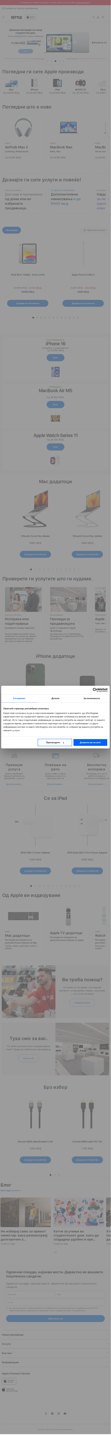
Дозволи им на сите (90, 742)
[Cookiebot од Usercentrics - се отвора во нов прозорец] (95, 690)
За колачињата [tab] (92, 698)
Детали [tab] (55, 698)
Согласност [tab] (19, 698)
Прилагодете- (53, 742)
